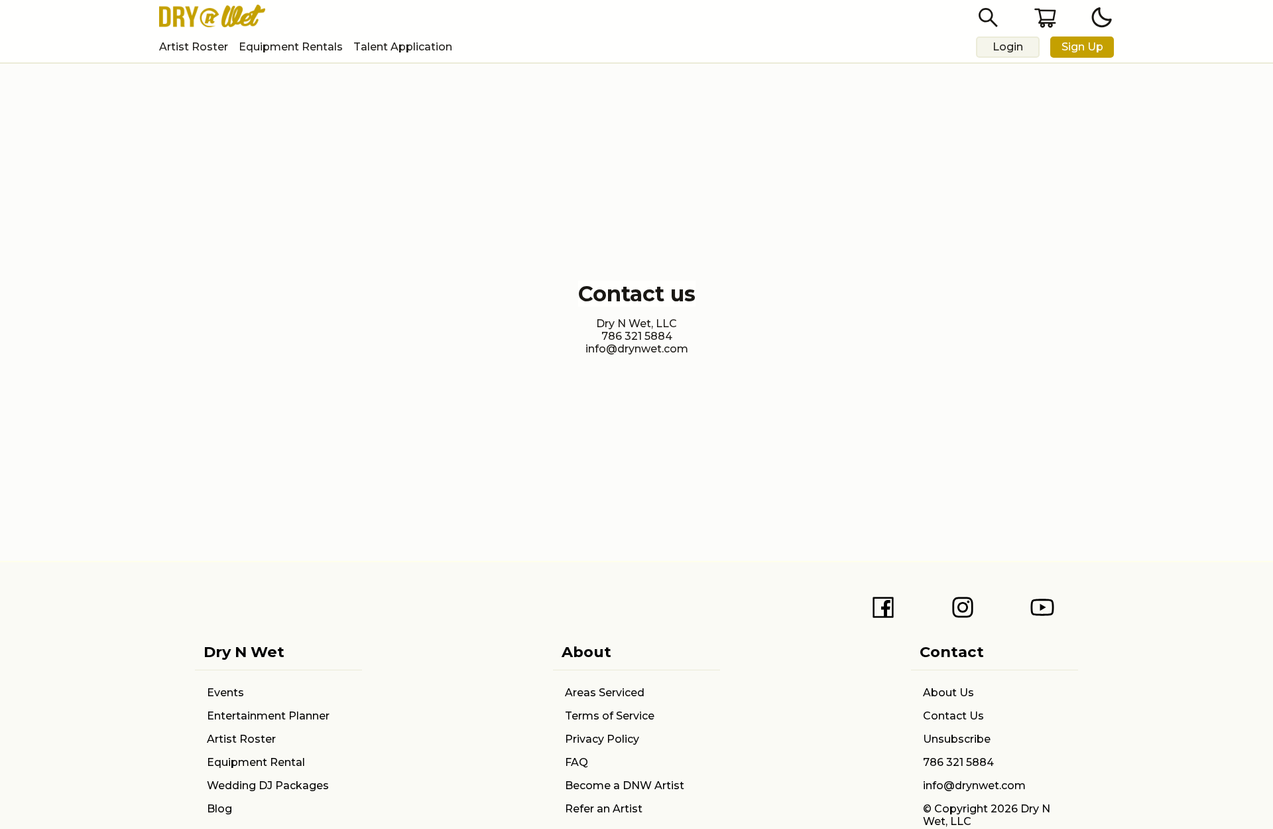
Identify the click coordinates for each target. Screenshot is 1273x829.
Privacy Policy (602, 739)
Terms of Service (609, 716)
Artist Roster (193, 46)
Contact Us (953, 716)
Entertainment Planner (268, 716)
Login (1008, 46)
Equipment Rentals (291, 46)
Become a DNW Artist (624, 785)
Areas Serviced (604, 692)
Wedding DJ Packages (268, 785)
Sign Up (1082, 46)
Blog (219, 808)
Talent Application (402, 46)
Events (225, 692)
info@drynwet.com (974, 785)
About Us (948, 692)
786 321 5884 (958, 762)
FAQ (576, 762)
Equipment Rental (256, 762)
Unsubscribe (957, 739)
